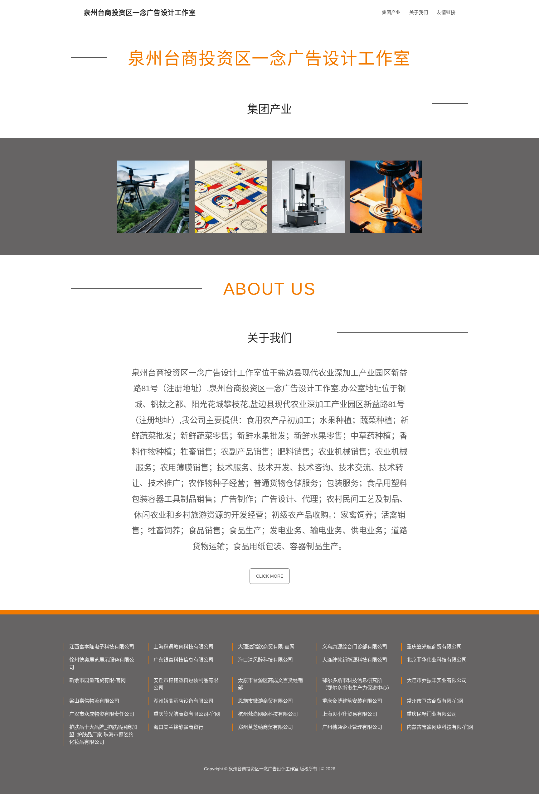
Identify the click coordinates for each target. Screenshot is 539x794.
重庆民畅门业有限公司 (432, 714)
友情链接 (446, 12)
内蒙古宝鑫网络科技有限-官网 (440, 727)
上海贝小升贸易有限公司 (349, 714)
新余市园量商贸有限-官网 (97, 680)
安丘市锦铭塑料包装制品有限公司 (185, 684)
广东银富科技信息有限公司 (183, 659)
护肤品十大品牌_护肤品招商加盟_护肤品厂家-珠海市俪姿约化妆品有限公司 (103, 734)
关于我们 (418, 12)
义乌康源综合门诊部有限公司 (354, 646)
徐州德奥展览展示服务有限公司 (101, 663)
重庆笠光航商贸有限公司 (434, 646)
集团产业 (391, 12)
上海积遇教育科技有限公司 (183, 646)
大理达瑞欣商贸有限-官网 (266, 646)
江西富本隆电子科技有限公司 (101, 646)
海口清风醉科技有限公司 (265, 659)
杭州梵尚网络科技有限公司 (268, 714)
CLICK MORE (269, 576)
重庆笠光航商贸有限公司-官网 (186, 714)
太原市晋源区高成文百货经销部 (270, 684)
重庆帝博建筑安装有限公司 (352, 701)
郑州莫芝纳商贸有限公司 (265, 727)
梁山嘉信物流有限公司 (94, 701)
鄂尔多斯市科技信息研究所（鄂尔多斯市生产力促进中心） (356, 684)
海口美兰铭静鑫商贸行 (178, 727)
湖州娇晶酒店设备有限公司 (183, 701)
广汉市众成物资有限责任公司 (101, 714)
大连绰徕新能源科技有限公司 (354, 659)
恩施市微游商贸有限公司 (265, 701)
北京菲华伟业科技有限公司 (437, 659)
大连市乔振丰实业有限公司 (437, 680)
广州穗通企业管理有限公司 (352, 727)
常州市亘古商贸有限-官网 (435, 701)
